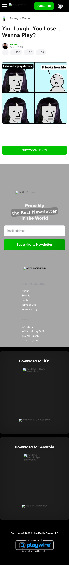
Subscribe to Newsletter (34, 244)
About (25, 291)
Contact (26, 300)
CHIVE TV (27, 326)
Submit (26, 295)
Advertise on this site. (34, 551)
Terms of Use (29, 304)
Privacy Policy (29, 309)
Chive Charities (30, 340)
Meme (26, 18)
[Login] (60, 6)
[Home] (4, 19)
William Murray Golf (33, 331)
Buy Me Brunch (30, 335)
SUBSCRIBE (44, 5)
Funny (14, 18)
